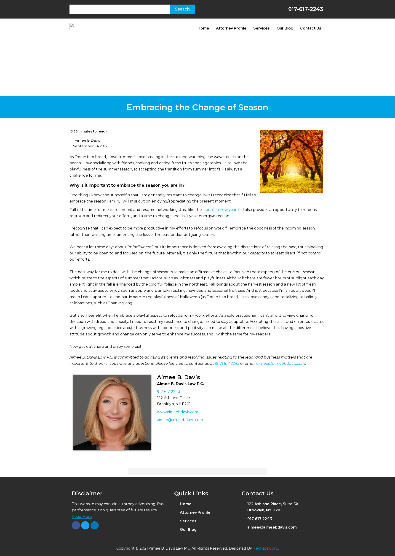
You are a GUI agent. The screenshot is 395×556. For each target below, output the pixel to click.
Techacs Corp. (266, 548)
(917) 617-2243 (227, 363)
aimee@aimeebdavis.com (280, 363)
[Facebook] (76, 525)
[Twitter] (85, 525)
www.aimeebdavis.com (177, 412)
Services (261, 28)
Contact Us (310, 28)
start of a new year (220, 210)
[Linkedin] (95, 525)
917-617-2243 (305, 9)
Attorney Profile (231, 28)
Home (203, 28)
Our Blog (285, 28)
